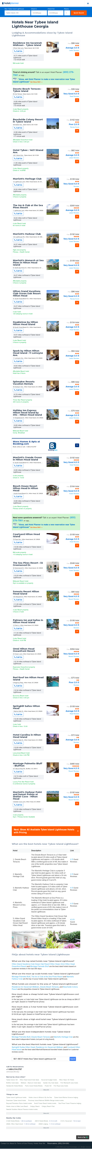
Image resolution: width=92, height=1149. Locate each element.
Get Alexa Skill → (36, 82)
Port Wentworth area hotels (69, 1083)
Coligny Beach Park (48, 1106)
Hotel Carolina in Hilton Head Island (27, 736)
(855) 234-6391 (63, 1143)
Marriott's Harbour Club (27, 234)
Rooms (66, 9)
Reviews (76, 186)
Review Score (74, 127)
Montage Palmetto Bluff (39, 966)
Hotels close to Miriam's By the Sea (40, 1097)
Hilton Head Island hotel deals (29, 1080)
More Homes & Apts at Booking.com (26, 442)
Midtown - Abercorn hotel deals (31, 1083)
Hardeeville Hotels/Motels (14, 1086)
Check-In (34, 9)
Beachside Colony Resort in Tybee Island (28, 120)
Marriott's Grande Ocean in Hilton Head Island (27, 458)
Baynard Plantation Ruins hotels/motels (19, 1103)
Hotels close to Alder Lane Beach (17, 1106)
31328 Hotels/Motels (13, 1121)
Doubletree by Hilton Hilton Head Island (25, 323)
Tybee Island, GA (12, 1080)
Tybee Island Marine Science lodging (66, 1097)
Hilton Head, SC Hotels (66, 1080)
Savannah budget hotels (49, 1080)
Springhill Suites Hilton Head (26, 707)
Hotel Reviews (74, 330)
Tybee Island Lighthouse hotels (16, 1097)
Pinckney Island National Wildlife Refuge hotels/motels (46, 1100)
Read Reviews (74, 96)
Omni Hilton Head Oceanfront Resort (24, 650)
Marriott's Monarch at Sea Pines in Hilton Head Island (28, 262)
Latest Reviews (74, 50)
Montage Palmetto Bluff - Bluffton (27, 764)
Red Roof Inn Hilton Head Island (28, 678)
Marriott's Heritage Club (27, 179)
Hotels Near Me (39, 1143)
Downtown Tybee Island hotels (16, 1100)
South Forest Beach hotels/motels (45, 1103)
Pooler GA (48, 1086)
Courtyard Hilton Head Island (26, 535)
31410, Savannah (66, 1121)
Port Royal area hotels (61, 1086)
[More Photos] (53, 52)
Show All (46, 1089)
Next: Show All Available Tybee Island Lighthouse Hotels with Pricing (44, 831)
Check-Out (51, 9)
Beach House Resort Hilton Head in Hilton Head (25, 488)
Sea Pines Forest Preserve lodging (69, 1103)
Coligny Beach (35, 1106)
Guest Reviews (74, 241)
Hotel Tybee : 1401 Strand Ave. (28, 151)
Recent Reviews (74, 599)
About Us (13, 1143)
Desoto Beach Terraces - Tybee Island (27, 90)
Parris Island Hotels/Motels (34, 1086)
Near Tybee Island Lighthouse (14, 9)
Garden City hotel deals (50, 1083)
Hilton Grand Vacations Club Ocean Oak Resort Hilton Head (27, 293)
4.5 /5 (72, 920)
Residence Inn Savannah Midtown (25, 986)
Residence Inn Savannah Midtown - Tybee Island (27, 44)
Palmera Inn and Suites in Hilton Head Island (28, 621)
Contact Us (5, 1143)
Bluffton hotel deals (12, 1083)
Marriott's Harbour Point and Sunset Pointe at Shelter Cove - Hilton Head (27, 795)
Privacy (30, 1143)
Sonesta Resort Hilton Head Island (26, 592)
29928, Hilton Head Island (14, 1124)
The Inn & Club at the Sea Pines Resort (28, 206)
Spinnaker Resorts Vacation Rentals (24, 383)
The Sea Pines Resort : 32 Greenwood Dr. (28, 564)
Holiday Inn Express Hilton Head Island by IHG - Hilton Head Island (27, 412)
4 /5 (71, 859)
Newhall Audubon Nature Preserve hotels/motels (22, 1109)
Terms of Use (22, 1143)
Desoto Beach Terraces (49, 986)
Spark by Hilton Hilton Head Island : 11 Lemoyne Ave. (28, 353)
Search (72, 1059)
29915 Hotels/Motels (41, 1121)
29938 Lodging (43, 1124)
